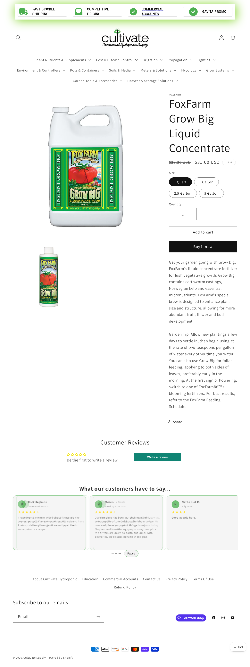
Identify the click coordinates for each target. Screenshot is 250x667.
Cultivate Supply (34, 657)
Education (90, 578)
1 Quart (180, 182)
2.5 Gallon (183, 193)
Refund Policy (125, 587)
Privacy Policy (176, 578)
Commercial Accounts (120, 578)
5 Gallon (211, 193)
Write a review (157, 457)
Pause (131, 553)
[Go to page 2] (116, 553)
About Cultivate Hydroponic (54, 578)
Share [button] (177, 421)
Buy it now (203, 246)
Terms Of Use (203, 578)
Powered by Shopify (60, 657)
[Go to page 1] (113, 553)
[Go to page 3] (120, 553)
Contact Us (152, 578)
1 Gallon (206, 182)
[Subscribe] (98, 617)
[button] (18, 37)
